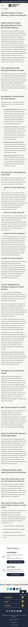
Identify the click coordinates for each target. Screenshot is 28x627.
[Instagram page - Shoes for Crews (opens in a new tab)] (7, 611)
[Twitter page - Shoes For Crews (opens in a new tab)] (12, 611)
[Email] (20, 589)
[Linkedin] (17, 589)
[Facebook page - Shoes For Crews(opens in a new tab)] (9, 611)
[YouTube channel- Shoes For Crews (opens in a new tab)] (20, 611)
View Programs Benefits (15, 562)
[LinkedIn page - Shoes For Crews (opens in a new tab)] (15, 611)
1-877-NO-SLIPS (22, 1)
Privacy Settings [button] (14, 625)
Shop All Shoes (15, 574)
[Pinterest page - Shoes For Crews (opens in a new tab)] (18, 611)
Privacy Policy (14, 622)
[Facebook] (11, 589)
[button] (2, 5)
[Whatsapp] (8, 589)
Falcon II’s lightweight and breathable (11, 218)
